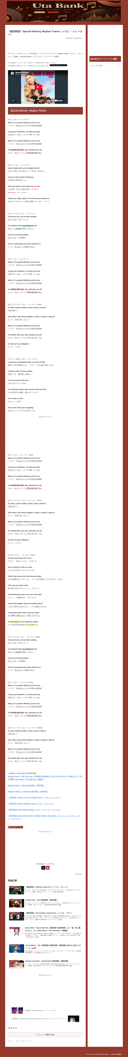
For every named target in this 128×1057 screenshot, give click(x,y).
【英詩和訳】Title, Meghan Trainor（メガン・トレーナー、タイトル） (34, 810)
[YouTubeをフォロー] (47, 868)
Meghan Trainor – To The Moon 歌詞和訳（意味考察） (28, 791)
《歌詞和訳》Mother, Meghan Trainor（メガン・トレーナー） (31, 804)
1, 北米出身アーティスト (16, 827)
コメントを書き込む (45, 1034)
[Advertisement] (45, 45)
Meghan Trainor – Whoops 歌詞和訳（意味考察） (26, 785)
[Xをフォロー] (43, 868)
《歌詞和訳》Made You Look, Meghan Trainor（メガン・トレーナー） (34, 797)
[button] (119, 65)
